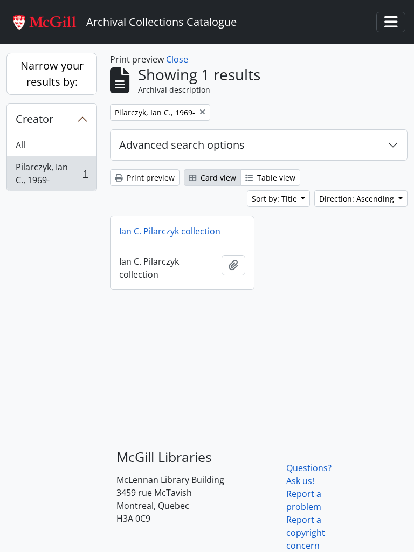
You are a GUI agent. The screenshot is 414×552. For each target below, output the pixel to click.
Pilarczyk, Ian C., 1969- (51, 173)
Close (177, 59)
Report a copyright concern (305, 532)
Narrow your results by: (52, 73)
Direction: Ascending (357, 199)
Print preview (150, 177)
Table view (275, 177)
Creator (34, 119)
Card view (217, 177)
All (20, 145)
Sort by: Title (275, 199)
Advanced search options (182, 144)
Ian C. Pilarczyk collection (169, 231)
